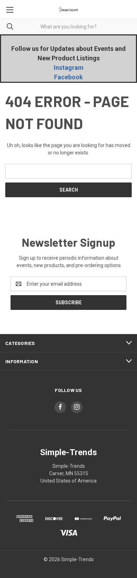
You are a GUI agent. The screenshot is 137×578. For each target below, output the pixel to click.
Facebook (68, 77)
